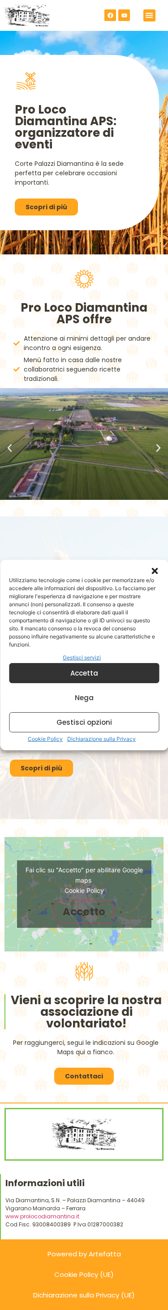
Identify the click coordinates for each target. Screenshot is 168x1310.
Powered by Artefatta (84, 1254)
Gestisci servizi (82, 657)
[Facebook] (110, 15)
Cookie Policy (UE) (84, 1274)
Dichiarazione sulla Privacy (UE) (84, 1295)
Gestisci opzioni (84, 722)
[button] (154, 570)
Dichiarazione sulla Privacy (101, 738)
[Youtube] (124, 15)
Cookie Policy (45, 738)
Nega (84, 697)
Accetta (84, 673)
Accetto (84, 911)
